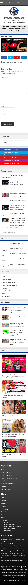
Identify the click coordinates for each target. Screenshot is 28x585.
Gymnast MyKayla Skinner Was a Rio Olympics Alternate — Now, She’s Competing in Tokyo (13, 546)
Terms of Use (21, 575)
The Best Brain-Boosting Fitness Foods (12, 560)
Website (3, 115)
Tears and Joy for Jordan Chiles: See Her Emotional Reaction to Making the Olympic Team (13, 556)
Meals (3, 517)
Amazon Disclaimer (9, 524)
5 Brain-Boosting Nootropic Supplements (12, 551)
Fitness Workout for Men (9, 282)
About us (6, 522)
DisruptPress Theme (20, 580)
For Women (4, 509)
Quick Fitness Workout (8, 291)
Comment (4, 77)
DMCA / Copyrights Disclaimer (12, 526)
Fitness (4, 276)
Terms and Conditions (10, 528)
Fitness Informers (15, 2)
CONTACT (4, 520)
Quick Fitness (5, 512)
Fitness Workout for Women (10, 285)
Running (4, 293)
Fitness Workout (6, 279)
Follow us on (11, 149)
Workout (3, 500)
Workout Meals (7, 36)
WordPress (10, 580)
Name (3, 98)
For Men (3, 506)
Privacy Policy (7, 530)
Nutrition (4, 288)
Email (3, 106)
